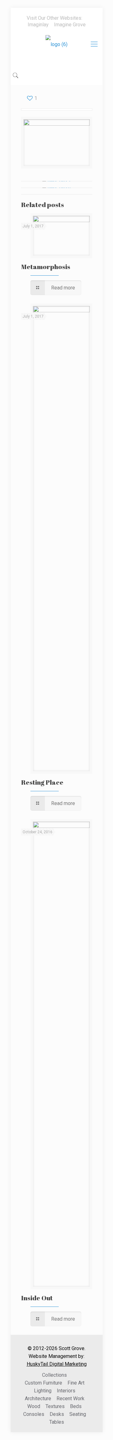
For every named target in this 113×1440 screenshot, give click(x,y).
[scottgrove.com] (56, 49)
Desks (57, 1414)
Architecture (38, 1398)
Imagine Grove (70, 25)
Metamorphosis (45, 266)
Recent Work (70, 1398)
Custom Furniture (43, 1383)
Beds (76, 1406)
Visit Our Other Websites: (54, 18)
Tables (56, 1422)
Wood (33, 1406)
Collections (54, 1375)
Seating (77, 1414)
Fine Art (75, 1383)
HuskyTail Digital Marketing (57, 1364)
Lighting (42, 1391)
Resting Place (42, 782)
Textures (55, 1406)
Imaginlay (38, 25)
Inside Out (37, 1297)
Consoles (33, 1414)
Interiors (66, 1391)
